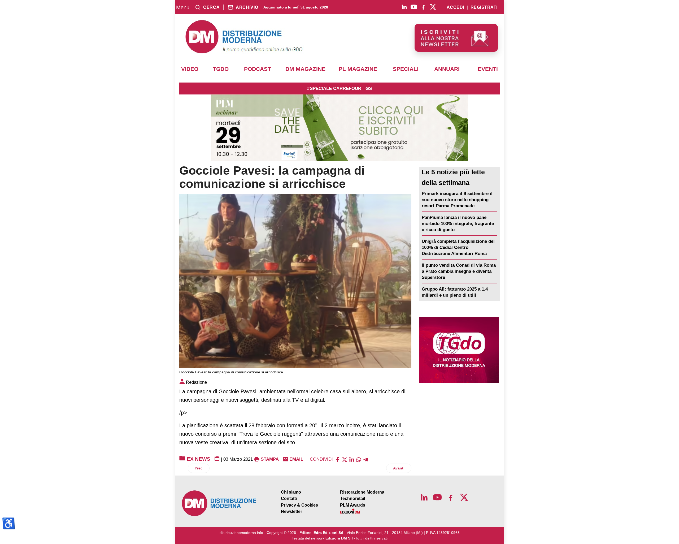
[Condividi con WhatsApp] (358, 459)
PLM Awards (352, 505)
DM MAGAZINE (305, 69)
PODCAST (257, 69)
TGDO (221, 69)
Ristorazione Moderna (362, 492)
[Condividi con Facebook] (337, 459)
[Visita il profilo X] (433, 7)
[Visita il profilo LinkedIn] (404, 7)
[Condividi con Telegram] (365, 459)
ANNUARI (447, 69)
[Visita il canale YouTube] (414, 7)
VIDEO (189, 69)
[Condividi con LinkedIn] (351, 459)
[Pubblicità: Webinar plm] (339, 127)
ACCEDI (455, 7)
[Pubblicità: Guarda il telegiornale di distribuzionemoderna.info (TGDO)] (459, 350)
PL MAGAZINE (358, 69)
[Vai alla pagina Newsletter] (456, 38)
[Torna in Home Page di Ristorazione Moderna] (219, 503)
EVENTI (488, 69)
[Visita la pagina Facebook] (423, 7)
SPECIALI (406, 69)
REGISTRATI (484, 7)
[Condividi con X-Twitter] (344, 459)
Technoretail (352, 498)
